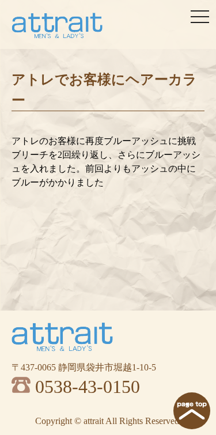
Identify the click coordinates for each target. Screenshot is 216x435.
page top (191, 410)
